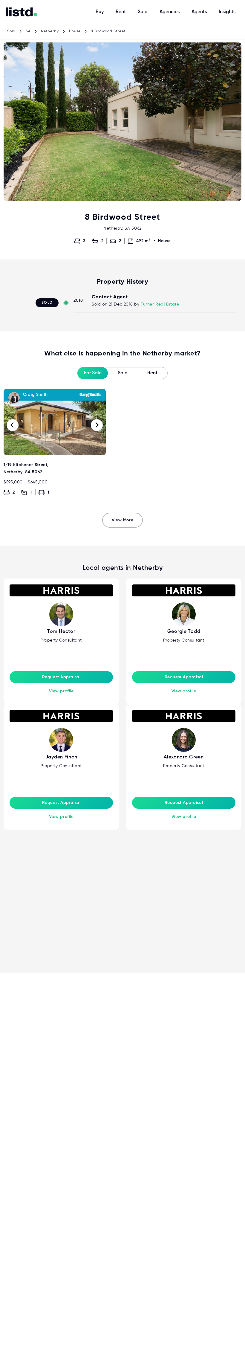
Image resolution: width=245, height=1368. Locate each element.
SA (28, 31)
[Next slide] (97, 425)
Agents (199, 12)
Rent (121, 12)
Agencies (170, 12)
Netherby (50, 31)
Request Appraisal (61, 677)
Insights (227, 12)
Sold (143, 12)
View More (122, 520)
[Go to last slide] (13, 425)
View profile (61, 691)
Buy (100, 12)
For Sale (93, 373)
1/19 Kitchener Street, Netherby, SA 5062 (54, 392)
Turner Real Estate (160, 304)
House (75, 31)
